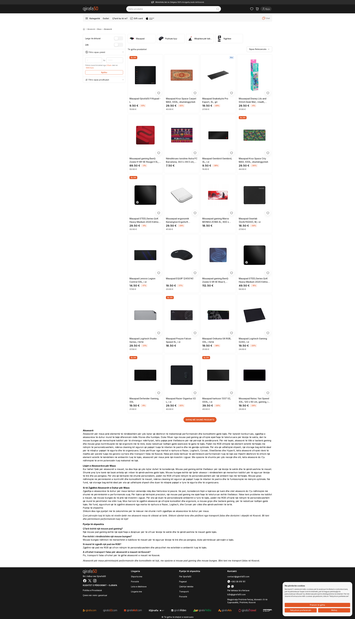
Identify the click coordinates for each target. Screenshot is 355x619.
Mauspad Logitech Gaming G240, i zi (253, 340)
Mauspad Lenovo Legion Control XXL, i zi (142, 280)
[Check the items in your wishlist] (251, 9)
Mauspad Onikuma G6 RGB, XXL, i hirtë (216, 340)
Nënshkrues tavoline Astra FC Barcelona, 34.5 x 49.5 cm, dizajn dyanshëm (181, 160)
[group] (142, 38)
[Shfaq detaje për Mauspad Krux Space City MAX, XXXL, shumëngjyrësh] (254, 135)
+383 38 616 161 (237, 581)
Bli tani (265, 515)
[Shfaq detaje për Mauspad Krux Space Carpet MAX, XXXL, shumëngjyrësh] (182, 75)
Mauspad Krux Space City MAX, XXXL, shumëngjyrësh (253, 160)
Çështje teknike (186, 586)
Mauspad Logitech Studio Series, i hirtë (143, 340)
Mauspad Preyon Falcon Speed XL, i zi (178, 340)
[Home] (84, 29)
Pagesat (183, 581)
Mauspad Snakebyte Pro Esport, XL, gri (215, 100)
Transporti (184, 591)
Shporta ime (136, 576)
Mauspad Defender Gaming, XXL (144, 400)
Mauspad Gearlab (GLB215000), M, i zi (250, 220)
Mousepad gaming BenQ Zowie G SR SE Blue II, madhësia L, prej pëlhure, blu (217, 280)
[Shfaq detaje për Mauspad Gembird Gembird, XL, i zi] (218, 135)
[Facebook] (85, 581)
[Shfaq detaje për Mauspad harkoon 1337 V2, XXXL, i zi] (218, 375)
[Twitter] (90, 581)
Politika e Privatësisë (92, 590)
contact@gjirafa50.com (238, 576)
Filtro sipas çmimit (97, 52)
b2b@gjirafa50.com (236, 594)
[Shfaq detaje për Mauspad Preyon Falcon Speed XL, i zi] (182, 315)
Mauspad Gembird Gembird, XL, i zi (217, 160)
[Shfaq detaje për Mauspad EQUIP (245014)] (182, 255)
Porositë (135, 581)
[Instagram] (95, 581)
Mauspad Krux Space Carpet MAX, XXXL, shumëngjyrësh (181, 100)
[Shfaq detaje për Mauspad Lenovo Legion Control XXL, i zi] (145, 255)
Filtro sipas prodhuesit (99, 80)
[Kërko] (217, 9)
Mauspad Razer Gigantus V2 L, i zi (181, 400)
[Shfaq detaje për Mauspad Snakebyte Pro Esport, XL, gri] (218, 75)
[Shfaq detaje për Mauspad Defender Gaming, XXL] (145, 375)
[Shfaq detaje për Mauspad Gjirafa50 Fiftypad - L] (145, 75)
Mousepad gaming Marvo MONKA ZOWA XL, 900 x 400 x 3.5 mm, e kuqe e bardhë (215, 220)
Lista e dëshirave (138, 586)
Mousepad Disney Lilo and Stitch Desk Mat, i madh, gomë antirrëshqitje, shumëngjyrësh (252, 100)
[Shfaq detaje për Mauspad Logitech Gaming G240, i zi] (254, 315)
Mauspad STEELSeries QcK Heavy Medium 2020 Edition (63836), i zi (144, 220)
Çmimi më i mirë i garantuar (95, 595)
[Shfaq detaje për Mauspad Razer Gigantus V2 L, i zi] (182, 375)
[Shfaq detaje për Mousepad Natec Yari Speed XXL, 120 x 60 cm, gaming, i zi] (254, 375)
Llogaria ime (136, 591)
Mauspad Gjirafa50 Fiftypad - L (145, 100)
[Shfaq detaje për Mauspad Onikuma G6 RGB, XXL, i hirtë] (218, 315)
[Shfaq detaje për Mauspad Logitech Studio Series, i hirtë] (145, 315)
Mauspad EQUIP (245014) (179, 278)
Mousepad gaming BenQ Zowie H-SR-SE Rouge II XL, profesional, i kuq (144, 160)
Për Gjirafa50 (185, 576)
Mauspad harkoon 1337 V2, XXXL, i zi (216, 400)
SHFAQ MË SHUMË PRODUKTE (200, 420)
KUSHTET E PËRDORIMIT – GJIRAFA (100, 585)
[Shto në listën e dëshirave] (158, 93)
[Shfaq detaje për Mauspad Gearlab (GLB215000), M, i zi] (254, 195)
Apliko (104, 72)
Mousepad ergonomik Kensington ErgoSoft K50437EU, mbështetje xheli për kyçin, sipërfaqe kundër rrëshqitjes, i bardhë (181, 220)
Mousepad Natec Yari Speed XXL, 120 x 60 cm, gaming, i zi (254, 400)
